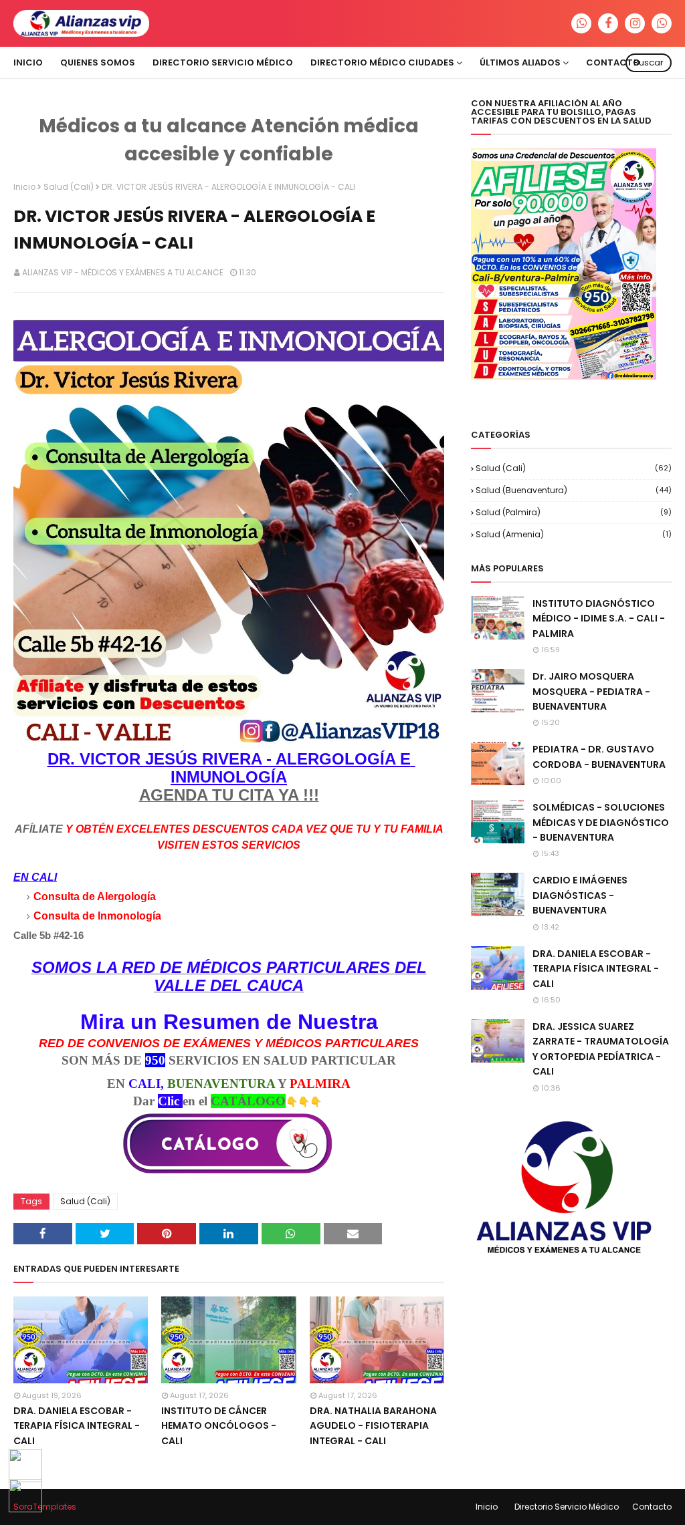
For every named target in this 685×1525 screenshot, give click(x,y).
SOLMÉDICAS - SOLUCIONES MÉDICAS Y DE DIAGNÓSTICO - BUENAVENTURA (600, 822)
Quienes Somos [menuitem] (97, 62)
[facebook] (608, 23)
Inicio (24, 186)
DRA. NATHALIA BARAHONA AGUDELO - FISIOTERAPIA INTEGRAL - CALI (373, 1425)
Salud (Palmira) (574, 512)
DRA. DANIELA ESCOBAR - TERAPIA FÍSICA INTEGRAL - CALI (76, 1425)
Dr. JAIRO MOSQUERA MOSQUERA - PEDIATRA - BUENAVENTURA (591, 691)
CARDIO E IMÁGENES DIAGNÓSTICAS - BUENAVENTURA (579, 895)
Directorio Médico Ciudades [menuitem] (382, 62)
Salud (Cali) (68, 186)
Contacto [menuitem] (613, 62)
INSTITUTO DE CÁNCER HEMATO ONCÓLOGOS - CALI (218, 1425)
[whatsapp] (581, 23)
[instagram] (635, 23)
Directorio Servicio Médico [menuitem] (223, 62)
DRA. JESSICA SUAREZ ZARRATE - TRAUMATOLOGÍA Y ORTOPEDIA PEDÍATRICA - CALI (600, 1049)
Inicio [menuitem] (28, 62)
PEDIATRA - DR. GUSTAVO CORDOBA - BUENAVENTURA (599, 756)
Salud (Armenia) (574, 534)
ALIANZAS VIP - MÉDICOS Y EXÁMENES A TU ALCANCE (122, 272)
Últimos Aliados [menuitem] (520, 62)
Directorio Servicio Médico (566, 1506)
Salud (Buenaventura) (574, 490)
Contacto (652, 1506)
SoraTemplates (44, 1506)
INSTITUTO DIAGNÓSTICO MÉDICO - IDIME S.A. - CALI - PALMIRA (598, 618)
